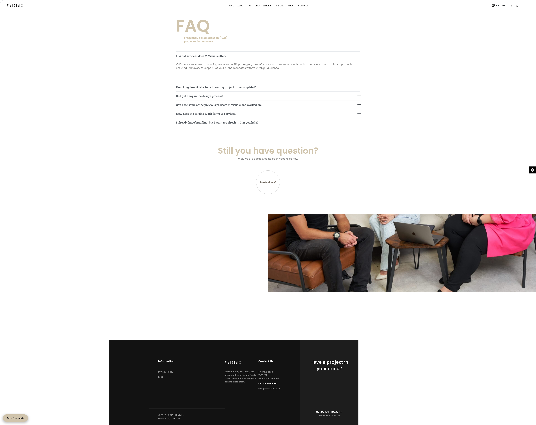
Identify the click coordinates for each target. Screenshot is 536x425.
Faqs (160, 376)
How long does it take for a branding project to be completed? (216, 87)
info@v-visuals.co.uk (269, 388)
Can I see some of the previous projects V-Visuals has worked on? (219, 105)
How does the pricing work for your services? (206, 113)
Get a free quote (15, 418)
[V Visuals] (15, 5)
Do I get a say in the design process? (199, 96)
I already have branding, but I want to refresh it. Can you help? (217, 122)
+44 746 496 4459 (267, 383)
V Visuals (175, 418)
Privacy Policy (165, 371)
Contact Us (266, 182)
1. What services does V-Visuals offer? (201, 56)
